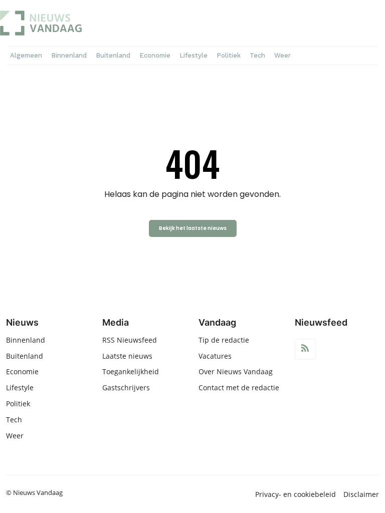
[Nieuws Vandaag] (63, 23)
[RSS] (305, 349)
